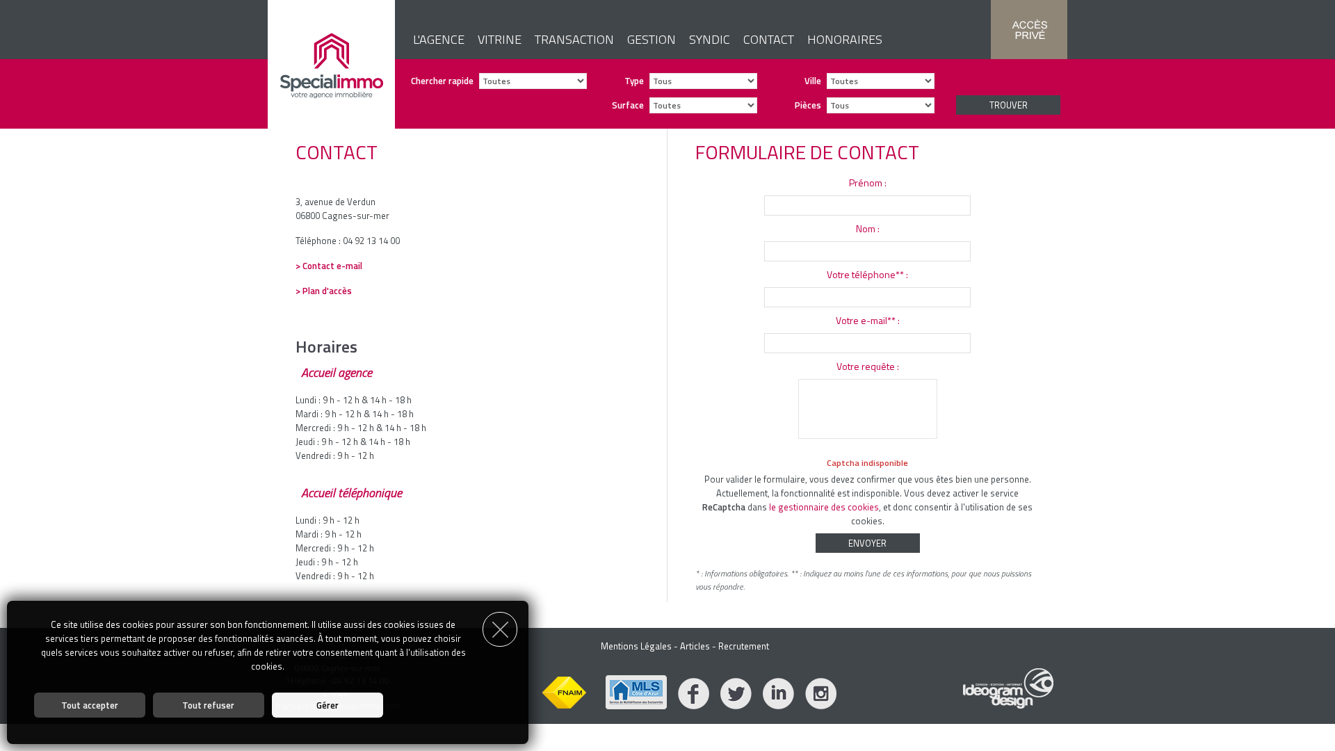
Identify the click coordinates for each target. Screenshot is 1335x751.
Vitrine (499, 39)
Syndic (709, 39)
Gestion (651, 39)
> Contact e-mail (329, 266)
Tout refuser (208, 705)
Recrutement (743, 646)
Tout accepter (89, 705)
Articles (695, 646)
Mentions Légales (636, 646)
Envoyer (867, 543)
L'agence (438, 39)
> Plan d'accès (324, 291)
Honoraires (844, 39)
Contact (768, 39)
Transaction (574, 39)
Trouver (1008, 105)
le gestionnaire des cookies (824, 507)
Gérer (327, 705)
